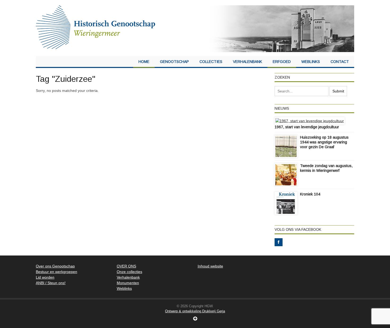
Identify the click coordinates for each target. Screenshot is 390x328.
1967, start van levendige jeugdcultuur (307, 127)
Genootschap (174, 61)
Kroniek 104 (310, 194)
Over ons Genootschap (55, 266)
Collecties (211, 61)
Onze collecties (129, 272)
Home (143, 61)
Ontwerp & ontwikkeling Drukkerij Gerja (195, 311)
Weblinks (310, 61)
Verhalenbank (247, 61)
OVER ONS (126, 266)
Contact (340, 61)
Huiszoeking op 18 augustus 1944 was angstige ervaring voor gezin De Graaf (324, 142)
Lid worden (45, 277)
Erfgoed (282, 61)
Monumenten (128, 283)
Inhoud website (210, 266)
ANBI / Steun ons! (51, 283)
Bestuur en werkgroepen (56, 272)
